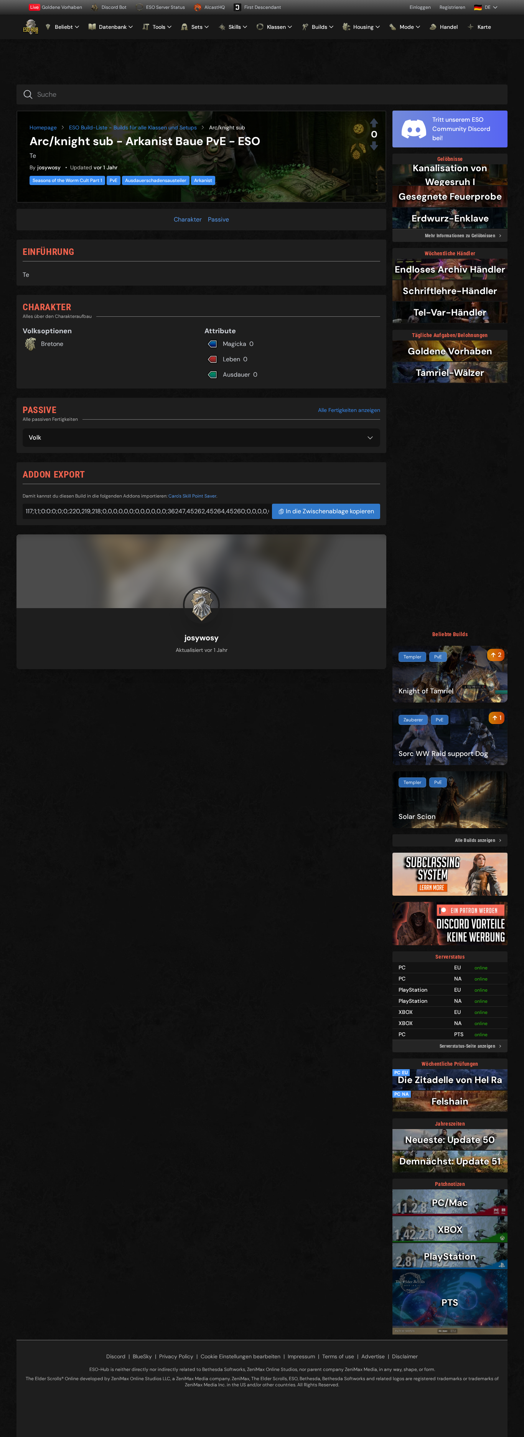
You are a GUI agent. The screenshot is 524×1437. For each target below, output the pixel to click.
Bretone (52, 344)
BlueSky (142, 1356)
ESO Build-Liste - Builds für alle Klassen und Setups (133, 127)
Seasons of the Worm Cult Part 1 (67, 180)
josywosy (49, 167)
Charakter (188, 219)
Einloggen (420, 7)
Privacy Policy (176, 1356)
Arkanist (203, 180)
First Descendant (262, 7)
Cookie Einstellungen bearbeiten (240, 1356)
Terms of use (338, 1356)
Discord (115, 1356)
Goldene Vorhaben (56, 7)
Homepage (43, 127)
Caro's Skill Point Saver (192, 496)
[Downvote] (374, 146)
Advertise (373, 1356)
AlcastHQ (214, 7)
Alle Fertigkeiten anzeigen (349, 410)
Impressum (301, 1356)
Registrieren (452, 7)
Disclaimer (405, 1356)
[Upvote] (374, 122)
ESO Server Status (165, 7)
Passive (218, 219)
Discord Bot (114, 7)
